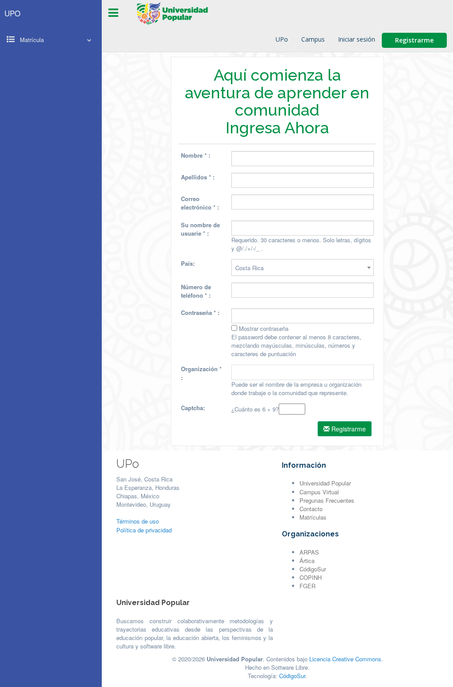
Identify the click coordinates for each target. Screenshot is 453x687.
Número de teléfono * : (196, 291)
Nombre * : (195, 155)
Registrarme (414, 40)
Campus (313, 39)
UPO (12, 13)
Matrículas (312, 517)
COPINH (310, 577)
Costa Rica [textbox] (249, 268)
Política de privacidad (144, 530)
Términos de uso (137, 521)
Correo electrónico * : (200, 202)
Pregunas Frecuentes (326, 500)
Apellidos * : (198, 177)
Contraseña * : (200, 312)
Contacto (310, 509)
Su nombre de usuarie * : (200, 229)
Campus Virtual (319, 492)
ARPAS (309, 552)
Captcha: (193, 408)
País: (188, 263)
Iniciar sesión (356, 39)
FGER (307, 586)
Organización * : (201, 373)
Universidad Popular (325, 483)
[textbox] (302, 372)
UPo (282, 39)
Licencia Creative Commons (345, 659)
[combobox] (302, 267)
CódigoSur (312, 569)
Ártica (307, 560)
